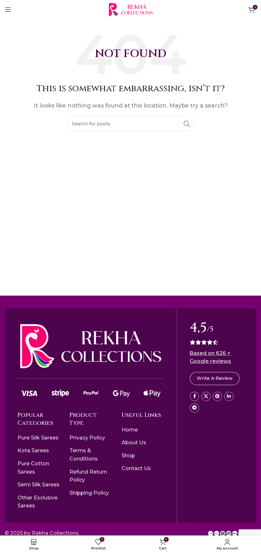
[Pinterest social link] (217, 396)
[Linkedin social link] (229, 396)
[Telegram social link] (194, 408)
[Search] (187, 123)
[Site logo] (130, 9)
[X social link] (206, 396)
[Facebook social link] (194, 396)
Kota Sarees (33, 450)
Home (130, 430)
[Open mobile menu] (8, 9)
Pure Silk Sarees (38, 438)
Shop (128, 456)
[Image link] (91, 346)
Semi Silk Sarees (39, 485)
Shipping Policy (89, 493)
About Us (134, 442)
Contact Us (136, 468)
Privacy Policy (87, 438)
